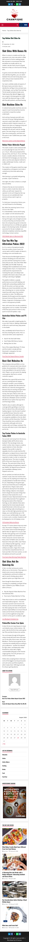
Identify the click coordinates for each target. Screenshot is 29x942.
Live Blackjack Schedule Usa (10, 619)
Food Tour (4, 777)
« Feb (3, 744)
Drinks (4, 769)
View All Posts (14, 690)
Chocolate (4, 755)
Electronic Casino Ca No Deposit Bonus (13, 141)
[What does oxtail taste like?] (14, 915)
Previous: (13, 697)
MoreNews (10, 940)
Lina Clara (5, 851)
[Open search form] (17, 24)
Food (3, 773)
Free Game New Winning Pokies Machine (14, 557)
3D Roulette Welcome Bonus (10, 522)
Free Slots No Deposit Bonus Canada (13, 356)
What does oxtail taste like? (10, 925)
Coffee (4, 758)
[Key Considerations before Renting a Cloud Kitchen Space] (14, 889)
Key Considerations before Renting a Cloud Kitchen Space (14, 901)
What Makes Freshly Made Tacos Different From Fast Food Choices (14, 848)
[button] (2, 25)
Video (25, 25)
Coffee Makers (6, 762)
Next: (14, 703)
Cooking (4, 766)
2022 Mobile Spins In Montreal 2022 (12, 236)
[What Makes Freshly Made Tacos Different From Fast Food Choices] (14, 836)
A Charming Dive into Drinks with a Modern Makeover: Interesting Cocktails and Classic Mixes (13, 874)
